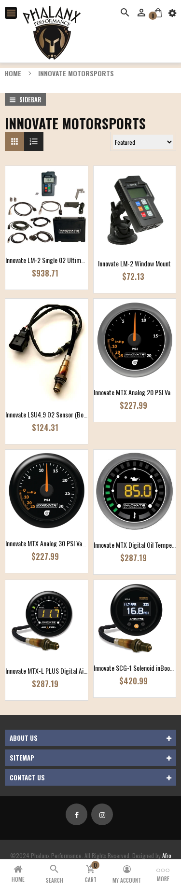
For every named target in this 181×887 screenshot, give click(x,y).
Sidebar (29, 99)
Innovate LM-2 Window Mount (134, 263)
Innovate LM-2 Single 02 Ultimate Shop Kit (58, 260)
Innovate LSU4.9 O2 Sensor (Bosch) (49, 414)
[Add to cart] (61, 237)
